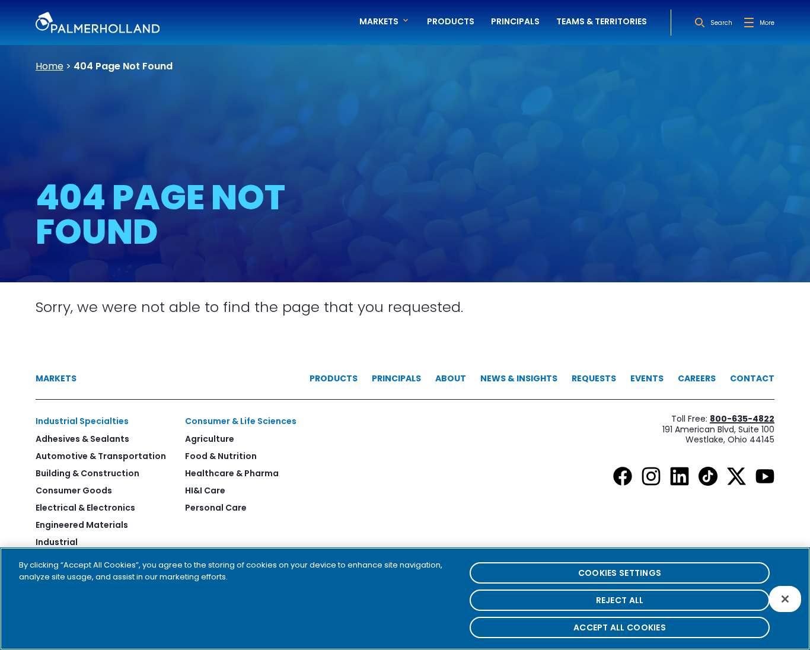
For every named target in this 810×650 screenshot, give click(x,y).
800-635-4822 (742, 419)
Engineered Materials (82, 525)
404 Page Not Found (123, 66)
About (450, 378)
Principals (515, 21)
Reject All (620, 600)
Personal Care (216, 508)
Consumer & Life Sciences (240, 421)
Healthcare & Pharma (232, 473)
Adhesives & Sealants (82, 439)
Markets (56, 378)
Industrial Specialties (82, 421)
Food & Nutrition (221, 456)
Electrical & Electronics (85, 508)
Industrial (57, 542)
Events (647, 378)
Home (49, 66)
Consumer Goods (74, 490)
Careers (697, 378)
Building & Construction (87, 473)
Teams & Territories (601, 21)
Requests (594, 378)
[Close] (785, 599)
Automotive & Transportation (101, 456)
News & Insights (518, 378)
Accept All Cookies (619, 627)
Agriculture (209, 439)
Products (450, 21)
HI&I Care (205, 490)
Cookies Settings (619, 573)
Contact (752, 378)
